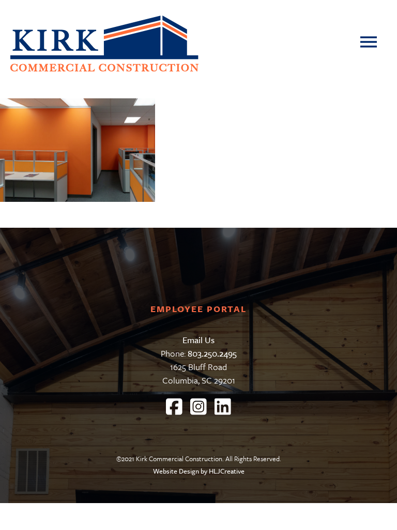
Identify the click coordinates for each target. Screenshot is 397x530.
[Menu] (373, 44)
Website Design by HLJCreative (199, 471)
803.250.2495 (212, 353)
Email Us (198, 339)
